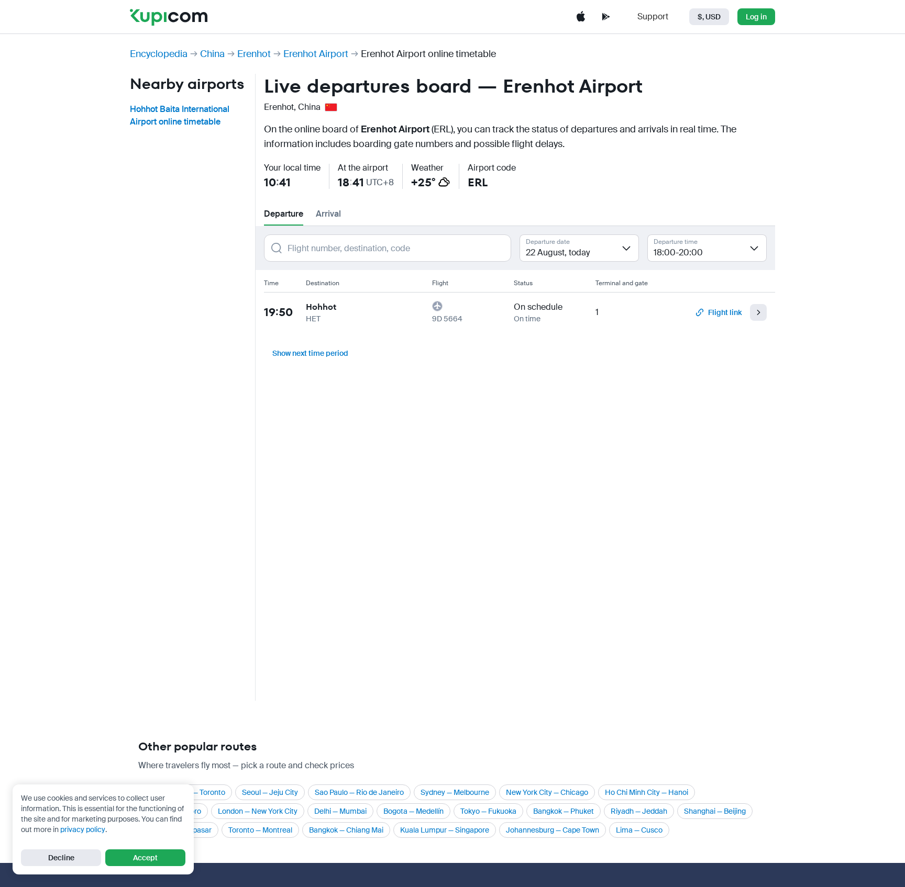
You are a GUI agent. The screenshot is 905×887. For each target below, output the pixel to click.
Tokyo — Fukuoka (488, 811)
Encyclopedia (158, 54)
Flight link (725, 312)
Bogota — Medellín (413, 811)
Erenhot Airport (315, 54)
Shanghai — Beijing (715, 811)
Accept (145, 857)
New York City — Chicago (547, 792)
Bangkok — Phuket (563, 811)
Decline (61, 857)
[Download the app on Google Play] (605, 16)
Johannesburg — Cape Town (552, 830)
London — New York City (257, 811)
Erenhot (254, 54)
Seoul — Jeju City (270, 792)
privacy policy (82, 829)
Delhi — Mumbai (340, 811)
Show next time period (310, 353)
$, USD (709, 16)
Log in (756, 16)
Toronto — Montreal (260, 830)
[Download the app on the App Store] (580, 16)
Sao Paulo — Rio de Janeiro (359, 792)
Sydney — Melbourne (455, 792)
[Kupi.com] (168, 17)
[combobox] (579, 248)
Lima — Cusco (639, 830)
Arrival (328, 213)
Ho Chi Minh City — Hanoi (646, 792)
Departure (283, 213)
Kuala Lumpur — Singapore (444, 830)
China (212, 54)
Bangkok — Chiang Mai (346, 830)
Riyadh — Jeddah (639, 811)
